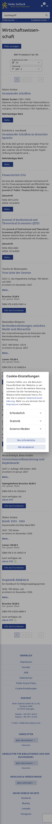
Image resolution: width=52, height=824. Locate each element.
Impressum (12, 404)
